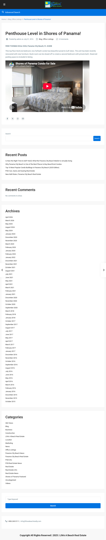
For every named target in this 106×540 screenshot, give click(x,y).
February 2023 (10, 247)
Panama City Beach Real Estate (16, 456)
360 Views (9, 423)
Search (8, 134)
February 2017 (10, 348)
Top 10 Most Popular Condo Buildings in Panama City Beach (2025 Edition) (32, 167)
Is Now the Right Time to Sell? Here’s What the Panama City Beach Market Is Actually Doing (38, 161)
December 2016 (11, 355)
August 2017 (10, 328)
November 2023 (11, 241)
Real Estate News (11, 473)
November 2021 (11, 264)
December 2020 (11, 298)
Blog (9, 19)
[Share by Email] (23, 119)
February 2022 (10, 254)
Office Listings (17, 19)
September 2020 (11, 308)
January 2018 (10, 318)
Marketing (9, 443)
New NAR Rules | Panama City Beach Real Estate (23, 174)
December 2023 (11, 237)
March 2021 (9, 287)
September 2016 (11, 365)
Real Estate (9, 467)
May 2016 (9, 378)
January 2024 (10, 234)
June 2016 (9, 375)
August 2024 (10, 227)
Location (8, 440)
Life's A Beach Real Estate (14, 436)
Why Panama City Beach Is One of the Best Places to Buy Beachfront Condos (33, 164)
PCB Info (8, 460)
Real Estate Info (11, 470)
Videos (7, 483)
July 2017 (8, 331)
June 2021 (9, 277)
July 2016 (8, 371)
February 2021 (10, 291)
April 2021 (9, 284)
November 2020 (11, 301)
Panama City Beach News (14, 453)
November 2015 (11, 398)
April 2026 (9, 217)
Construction (10, 433)
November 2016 (11, 358)
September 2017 (11, 324)
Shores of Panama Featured (15, 477)
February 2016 (10, 388)
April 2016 (9, 381)
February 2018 (10, 314)
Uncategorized (10, 480)
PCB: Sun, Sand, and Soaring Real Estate (20, 171)
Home (4, 19)
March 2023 (9, 244)
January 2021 (10, 294)
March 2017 (9, 344)
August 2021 (10, 271)
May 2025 (9, 224)
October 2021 (10, 267)
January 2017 (10, 351)
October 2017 (10, 321)
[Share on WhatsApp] (18, 119)
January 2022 (10, 257)
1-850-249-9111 (13, 521)
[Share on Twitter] (12, 119)
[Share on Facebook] (7, 119)
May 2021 (9, 281)
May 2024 (9, 231)
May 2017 (9, 338)
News (7, 446)
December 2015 (11, 395)
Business (8, 430)
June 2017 (9, 334)
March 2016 (9, 385)
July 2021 (8, 274)
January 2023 (10, 251)
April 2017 (9, 341)
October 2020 (10, 304)
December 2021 (11, 261)
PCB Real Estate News (13, 463)
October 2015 (10, 401)
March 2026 (9, 220)
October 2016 (10, 361)
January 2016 (10, 391)
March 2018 (9, 311)
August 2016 (10, 368)
